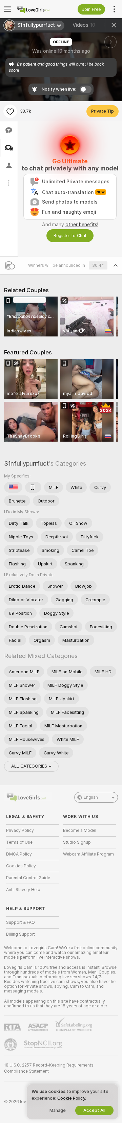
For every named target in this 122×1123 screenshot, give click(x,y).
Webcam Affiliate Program (88, 854)
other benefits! (81, 224)
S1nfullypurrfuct (26, 463)
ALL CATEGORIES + (31, 766)
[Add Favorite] (10, 111)
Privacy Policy (20, 830)
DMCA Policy (19, 854)
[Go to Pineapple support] (11, 1044)
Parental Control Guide (28, 877)
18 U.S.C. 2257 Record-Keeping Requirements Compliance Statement (49, 1068)
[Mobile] (33, 487)
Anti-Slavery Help (23, 889)
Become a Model (79, 830)
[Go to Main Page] (38, 9)
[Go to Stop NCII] (44, 1044)
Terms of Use (19, 842)
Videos (84, 25)
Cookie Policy (71, 1098)
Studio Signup (77, 842)
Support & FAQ (20, 922)
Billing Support (20, 934)
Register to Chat (70, 235)
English (91, 797)
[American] (13, 487)
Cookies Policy (21, 866)
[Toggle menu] (7, 9)
